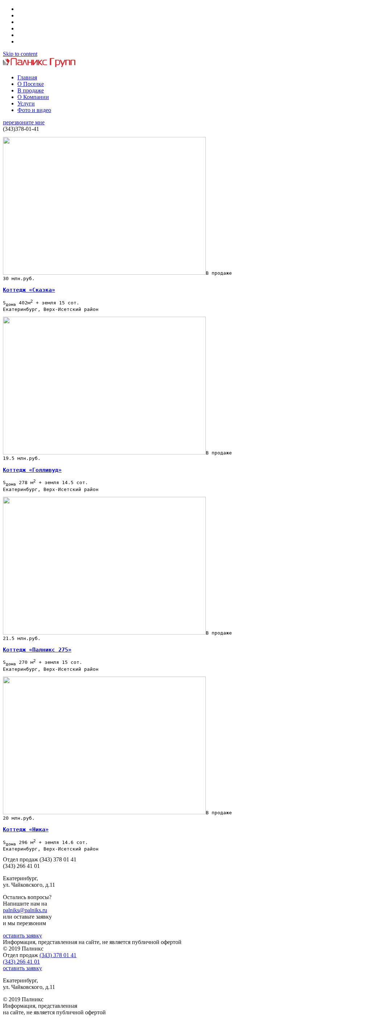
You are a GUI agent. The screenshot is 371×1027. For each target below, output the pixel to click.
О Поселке (30, 84)
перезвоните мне (24, 122)
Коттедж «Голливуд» (32, 470)
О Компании (33, 97)
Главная (27, 77)
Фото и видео (34, 110)
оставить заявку (22, 935)
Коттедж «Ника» (26, 829)
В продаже (30, 90)
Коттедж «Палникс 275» (37, 649)
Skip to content (20, 54)
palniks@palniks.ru (25, 910)
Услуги (26, 103)
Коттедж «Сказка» (29, 290)
